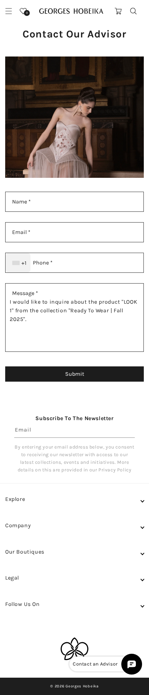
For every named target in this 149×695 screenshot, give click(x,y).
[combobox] (18, 262)
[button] (8, 11)
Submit (74, 374)
